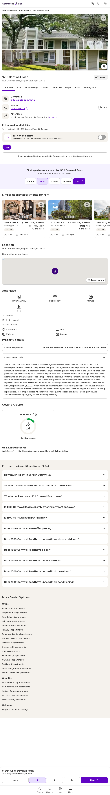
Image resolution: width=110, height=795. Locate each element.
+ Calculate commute (23, 100)
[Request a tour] (105, 3)
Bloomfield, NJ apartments (14, 655)
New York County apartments (16, 687)
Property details (72, 87)
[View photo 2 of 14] (28, 60)
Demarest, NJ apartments (14, 647)
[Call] (98, 3)
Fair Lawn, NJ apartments (13, 621)
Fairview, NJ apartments (13, 642)
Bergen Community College (15, 709)
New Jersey (12, 10)
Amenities (57, 87)
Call (105, 107)
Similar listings (31, 87)
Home (4, 10)
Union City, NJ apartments (14, 625)
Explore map (97, 280)
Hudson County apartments (15, 691)
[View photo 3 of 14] (81, 60)
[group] (24, 210)
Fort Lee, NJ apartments (13, 664)
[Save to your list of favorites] (103, 18)
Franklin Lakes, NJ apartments (16, 638)
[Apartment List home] (12, 3)
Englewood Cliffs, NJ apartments (17, 634)
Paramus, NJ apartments (13, 608)
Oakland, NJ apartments (13, 660)
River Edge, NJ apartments (14, 617)
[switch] (55, 137)
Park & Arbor (11, 222)
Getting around (91, 87)
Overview (8, 87)
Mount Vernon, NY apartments (16, 672)
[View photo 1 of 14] (55, 31)
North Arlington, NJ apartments (16, 668)
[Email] (92, 3)
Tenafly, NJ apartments (12, 630)
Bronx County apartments (14, 699)
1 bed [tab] (7, 147)
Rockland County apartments (16, 682)
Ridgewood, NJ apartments (14, 612)
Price (19, 87)
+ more (53, 117)
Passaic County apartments (15, 695)
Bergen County (25, 10)
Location (45, 87)
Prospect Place (58, 222)
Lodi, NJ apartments (11, 651)
